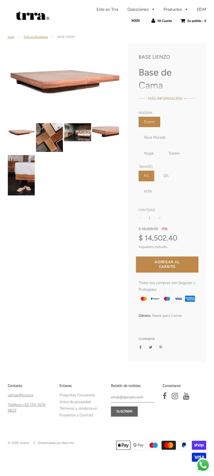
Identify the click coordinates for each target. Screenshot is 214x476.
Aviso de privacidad (75, 401)
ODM (201, 9)
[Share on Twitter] (150, 347)
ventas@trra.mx (20, 395)
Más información (165, 98)
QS (166, 175)
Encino (149, 121)
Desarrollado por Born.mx (56, 443)
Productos (173, 9)
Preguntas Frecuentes (77, 395)
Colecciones (138, 9)
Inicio (11, 37)
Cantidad (147, 210)
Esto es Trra (107, 9)
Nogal (149, 153)
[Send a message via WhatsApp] (203, 465)
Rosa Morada (154, 137)
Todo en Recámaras (36, 37)
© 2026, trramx (18, 443)
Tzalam (174, 153)
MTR (148, 191)
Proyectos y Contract (76, 415)
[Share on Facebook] (142, 347)
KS (146, 175)
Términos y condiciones (78, 408)
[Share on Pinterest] (160, 347)
